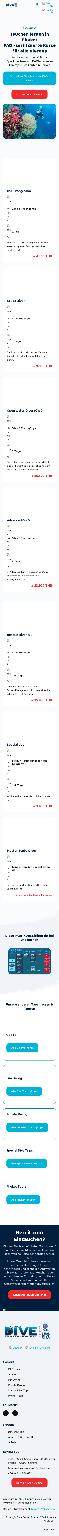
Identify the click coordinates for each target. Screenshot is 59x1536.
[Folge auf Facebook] (6, 1413)
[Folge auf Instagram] (15, 1413)
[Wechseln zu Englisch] (47, 11)
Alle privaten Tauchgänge (27, 1127)
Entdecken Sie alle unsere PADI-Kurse (29, 78)
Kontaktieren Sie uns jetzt (29, 1294)
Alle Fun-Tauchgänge (24, 1091)
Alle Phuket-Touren (23, 1199)
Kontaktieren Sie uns (29, 94)
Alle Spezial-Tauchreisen (26, 1163)
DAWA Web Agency (43, 1508)
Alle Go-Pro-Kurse (22, 1047)
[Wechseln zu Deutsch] (47, 4)
